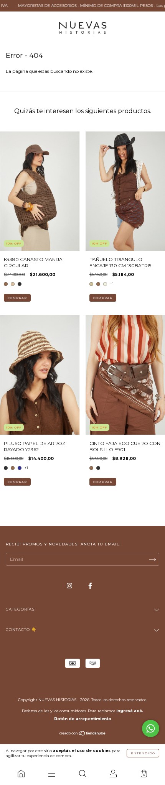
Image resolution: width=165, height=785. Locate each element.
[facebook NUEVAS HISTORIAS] (90, 585)
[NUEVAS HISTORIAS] (21, 773)
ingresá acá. (129, 710)
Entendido (143, 753)
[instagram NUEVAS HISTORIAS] (70, 585)
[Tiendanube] (83, 734)
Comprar (17, 298)
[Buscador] (82, 773)
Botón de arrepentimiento (82, 718)
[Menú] (51, 773)
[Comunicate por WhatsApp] (150, 728)
